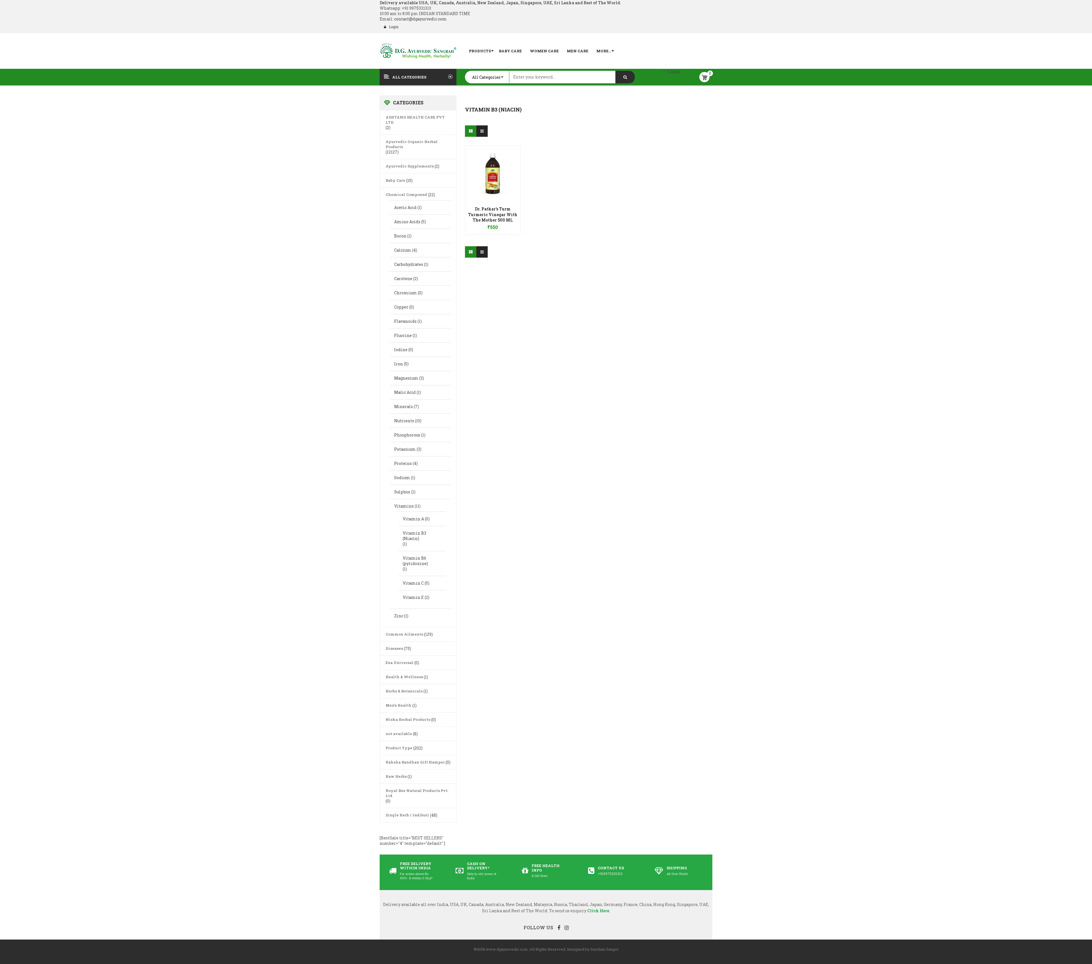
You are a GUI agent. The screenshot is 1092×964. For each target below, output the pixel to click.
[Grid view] (470, 131)
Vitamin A (413, 519)
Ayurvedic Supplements (410, 166)
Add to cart (492, 224)
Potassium (405, 449)
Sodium (402, 477)
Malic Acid (405, 392)
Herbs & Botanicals (404, 691)
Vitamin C (413, 583)
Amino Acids (407, 221)
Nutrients (404, 420)
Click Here (598, 910)
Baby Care (395, 180)
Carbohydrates (408, 264)
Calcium (402, 250)
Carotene (403, 278)
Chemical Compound (406, 194)
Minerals (403, 406)
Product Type (399, 747)
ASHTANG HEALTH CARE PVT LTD (415, 120)
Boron (400, 236)
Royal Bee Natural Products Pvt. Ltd (417, 793)
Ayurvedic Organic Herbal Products (412, 144)
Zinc (398, 615)
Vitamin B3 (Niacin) (414, 535)
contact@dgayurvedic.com (420, 19)
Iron (398, 364)
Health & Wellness (404, 676)
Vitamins (404, 506)
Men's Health (398, 705)
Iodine (401, 349)
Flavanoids (405, 321)
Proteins (403, 463)
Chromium (405, 292)
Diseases (394, 648)
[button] (492, 219)
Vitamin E (413, 597)
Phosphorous (407, 435)
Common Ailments (404, 634)
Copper (401, 307)
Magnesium (406, 378)
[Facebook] (558, 927)
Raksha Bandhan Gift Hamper (415, 762)
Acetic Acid (405, 207)
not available (399, 733)
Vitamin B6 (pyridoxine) (415, 560)
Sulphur (402, 492)
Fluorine (403, 335)
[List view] (482, 131)
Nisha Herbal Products (408, 719)
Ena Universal (399, 662)
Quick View (492, 162)
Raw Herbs (396, 776)
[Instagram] (566, 927)
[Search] (625, 77)
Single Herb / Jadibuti (407, 815)
